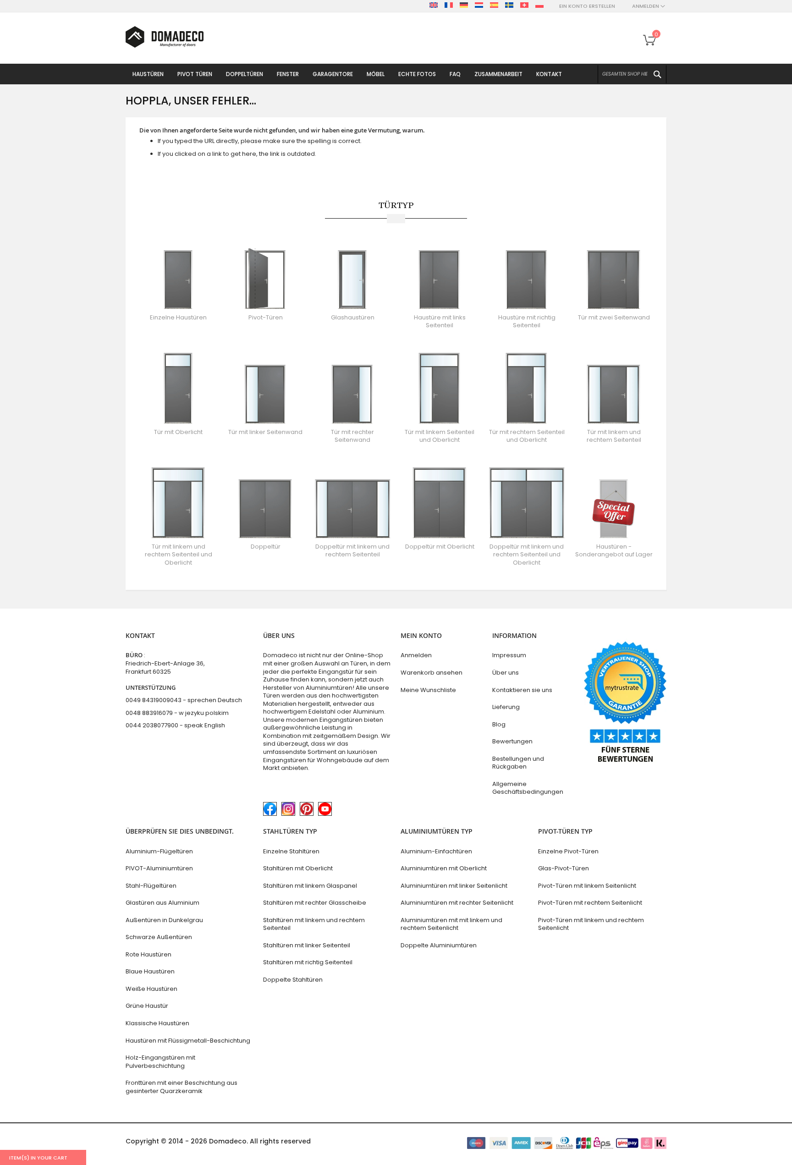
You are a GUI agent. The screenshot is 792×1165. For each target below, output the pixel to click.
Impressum (509, 655)
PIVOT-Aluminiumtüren (159, 868)
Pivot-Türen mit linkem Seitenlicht (587, 885)
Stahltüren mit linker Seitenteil (306, 945)
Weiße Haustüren (151, 988)
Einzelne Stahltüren (291, 851)
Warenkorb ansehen (431, 672)
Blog (499, 724)
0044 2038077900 (152, 725)
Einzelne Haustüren (178, 317)
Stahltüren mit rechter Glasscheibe (314, 902)
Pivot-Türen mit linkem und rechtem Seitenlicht (591, 924)
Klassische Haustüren (157, 1023)
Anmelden (416, 655)
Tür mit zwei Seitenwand (614, 317)
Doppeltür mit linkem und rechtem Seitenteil (352, 550)
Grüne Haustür (147, 1005)
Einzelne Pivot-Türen (568, 851)
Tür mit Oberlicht (178, 432)
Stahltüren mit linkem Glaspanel (310, 885)
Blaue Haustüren (150, 971)
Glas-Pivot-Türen (563, 868)
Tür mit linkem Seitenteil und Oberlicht (439, 436)
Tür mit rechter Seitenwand (352, 436)
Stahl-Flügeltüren (151, 885)
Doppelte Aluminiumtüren (439, 945)
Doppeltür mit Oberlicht (439, 546)
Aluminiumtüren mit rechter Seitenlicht (457, 902)
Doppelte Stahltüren (293, 979)
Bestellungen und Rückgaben (518, 762)
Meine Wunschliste (428, 690)
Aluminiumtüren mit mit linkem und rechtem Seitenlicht (451, 924)
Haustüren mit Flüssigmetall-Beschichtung (188, 1040)
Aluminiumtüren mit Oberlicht (444, 868)
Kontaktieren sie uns (522, 690)
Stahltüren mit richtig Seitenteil (307, 962)
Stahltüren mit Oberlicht (298, 868)
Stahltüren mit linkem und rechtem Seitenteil (314, 924)
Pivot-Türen (265, 317)
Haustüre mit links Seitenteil (440, 321)
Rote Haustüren (148, 954)
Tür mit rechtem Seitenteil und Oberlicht (527, 436)
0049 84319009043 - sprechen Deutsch (184, 700)
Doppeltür (265, 546)
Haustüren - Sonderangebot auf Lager (614, 550)
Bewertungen (512, 741)
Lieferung (506, 707)
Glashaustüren (352, 317)
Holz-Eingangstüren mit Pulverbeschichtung (160, 1061)
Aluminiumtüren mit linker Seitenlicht (454, 885)
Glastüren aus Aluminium (162, 902)
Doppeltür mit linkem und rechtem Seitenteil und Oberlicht (527, 554)
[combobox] (632, 74)
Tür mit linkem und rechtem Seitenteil (614, 436)
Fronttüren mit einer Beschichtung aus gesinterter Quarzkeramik (181, 1086)
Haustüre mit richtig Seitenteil (527, 321)
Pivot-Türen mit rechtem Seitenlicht (590, 902)
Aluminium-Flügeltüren (159, 851)
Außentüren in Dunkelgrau (164, 920)
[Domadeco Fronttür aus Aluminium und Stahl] (165, 37)
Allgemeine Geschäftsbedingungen (527, 788)
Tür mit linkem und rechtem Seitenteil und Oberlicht (178, 554)
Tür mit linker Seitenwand (265, 432)
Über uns (505, 672)
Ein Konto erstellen (587, 6)
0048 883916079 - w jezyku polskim (177, 713)
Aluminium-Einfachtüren (436, 851)
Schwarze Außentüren (159, 937)
